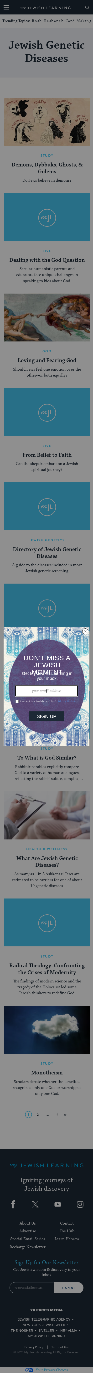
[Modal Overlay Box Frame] (46, 686)
